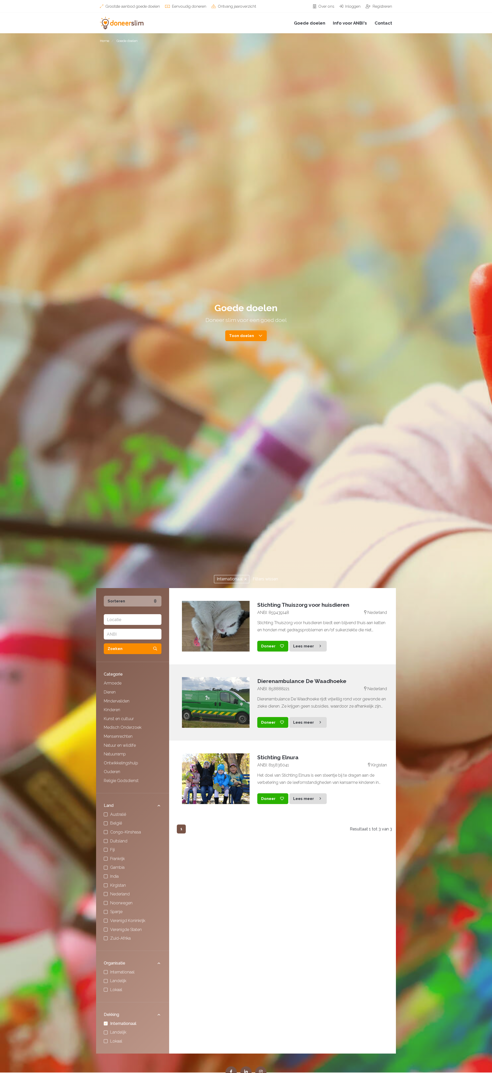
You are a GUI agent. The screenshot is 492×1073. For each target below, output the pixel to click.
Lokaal (116, 989)
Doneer (268, 646)
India (114, 876)
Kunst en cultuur (119, 718)
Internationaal (230, 579)
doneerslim (125, 23)
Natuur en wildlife (120, 745)
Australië (118, 814)
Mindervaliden (116, 701)
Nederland (120, 894)
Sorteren (116, 601)
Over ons (325, 6)
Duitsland (118, 841)
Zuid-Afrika (120, 938)
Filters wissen (265, 579)
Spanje (116, 911)
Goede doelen (309, 23)
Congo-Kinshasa (125, 832)
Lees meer (303, 646)
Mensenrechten (118, 736)
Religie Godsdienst (121, 780)
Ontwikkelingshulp (121, 763)
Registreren (382, 6)
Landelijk (118, 980)
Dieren (110, 692)
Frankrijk (117, 858)
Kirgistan (118, 885)
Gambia (117, 867)
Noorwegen (121, 903)
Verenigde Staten (126, 929)
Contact (383, 23)
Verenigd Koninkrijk (127, 920)
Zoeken (115, 648)
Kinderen (112, 709)
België (116, 823)
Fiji (112, 849)
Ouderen (112, 771)
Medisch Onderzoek (122, 727)
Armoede (112, 683)
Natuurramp (115, 754)
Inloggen (352, 6)
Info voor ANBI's (350, 23)
